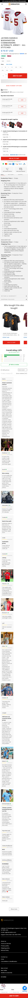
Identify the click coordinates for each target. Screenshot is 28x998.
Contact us (4, 957)
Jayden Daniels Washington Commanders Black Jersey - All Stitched (11, 334)
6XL (12, 70)
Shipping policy (5, 948)
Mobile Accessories (6, 973)
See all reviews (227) (14, 352)
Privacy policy (5, 946)
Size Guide (9, 64)
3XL (21, 67)
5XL (7, 70)
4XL (3, 70)
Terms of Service (6, 943)
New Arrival (4, 968)
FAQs (2, 959)
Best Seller (4, 970)
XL (12, 67)
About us (3, 941)
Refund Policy (5, 950)
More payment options (14, 85)
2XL (16, 67)
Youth (8, 61)
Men (3, 61)
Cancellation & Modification (9, 961)
